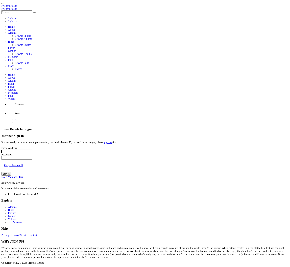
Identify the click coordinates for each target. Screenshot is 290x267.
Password (6, 154)
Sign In (6, 174)
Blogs (11, 210)
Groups (12, 216)
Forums (12, 213)
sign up (108, 142)
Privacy (5, 235)
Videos (11, 219)
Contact (33, 235)
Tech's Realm (15, 222)
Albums (12, 207)
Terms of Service (19, 235)
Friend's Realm (9, 5)
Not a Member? (12, 177)
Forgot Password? (13, 165)
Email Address (9, 148)
